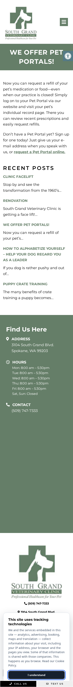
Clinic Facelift (18, 177)
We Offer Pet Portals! (26, 225)
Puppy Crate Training (25, 284)
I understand (36, 675)
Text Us (56, 683)
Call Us (20, 683)
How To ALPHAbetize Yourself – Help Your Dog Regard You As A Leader (34, 254)
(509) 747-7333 (25, 410)
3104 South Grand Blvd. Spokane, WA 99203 (33, 348)
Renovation (15, 201)
